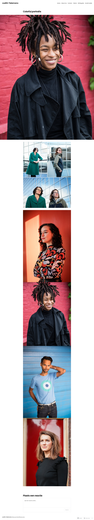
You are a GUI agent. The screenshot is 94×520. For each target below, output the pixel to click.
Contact (70, 3)
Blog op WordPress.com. (18, 517)
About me (64, 3)
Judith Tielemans (10, 3)
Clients (75, 3)
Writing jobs (81, 3)
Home (58, 3)
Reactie (67, 509)
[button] (35, 159)
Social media (88, 3)
